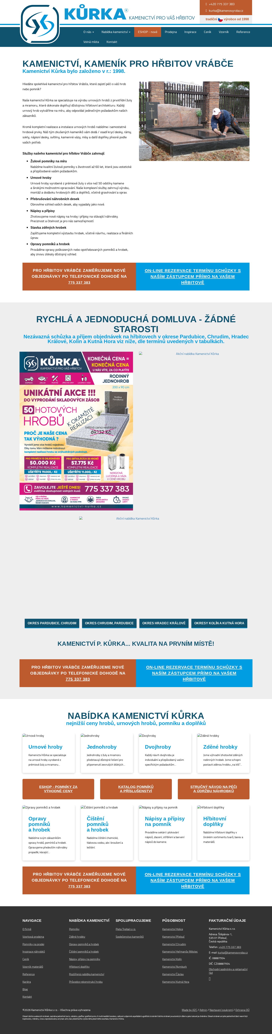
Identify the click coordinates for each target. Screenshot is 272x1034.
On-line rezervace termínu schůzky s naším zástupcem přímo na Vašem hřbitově (193, 276)
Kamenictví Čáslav (173, 974)
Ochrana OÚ (242, 1010)
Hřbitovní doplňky (79, 966)
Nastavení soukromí (221, 1010)
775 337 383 (79, 283)
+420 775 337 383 (230, 947)
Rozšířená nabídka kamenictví (86, 974)
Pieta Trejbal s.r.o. (126, 929)
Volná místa (91, 42)
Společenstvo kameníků (130, 936)
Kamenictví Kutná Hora (175, 981)
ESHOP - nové (147, 32)
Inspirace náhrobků (34, 951)
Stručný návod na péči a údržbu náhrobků (213, 789)
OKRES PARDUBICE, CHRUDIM (52, 623)
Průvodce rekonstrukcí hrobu (86, 981)
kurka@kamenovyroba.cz (233, 952)
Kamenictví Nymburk (174, 966)
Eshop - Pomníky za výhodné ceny (58, 789)
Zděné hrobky (77, 936)
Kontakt (112, 42)
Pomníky (74, 929)
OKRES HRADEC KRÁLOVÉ (164, 623)
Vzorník (224, 32)
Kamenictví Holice (172, 929)
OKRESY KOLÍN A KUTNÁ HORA (219, 623)
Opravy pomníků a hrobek (84, 944)
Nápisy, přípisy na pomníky (84, 959)
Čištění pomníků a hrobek (84, 951)
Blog (25, 989)
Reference (243, 32)
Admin (203, 1010)
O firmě (27, 929)
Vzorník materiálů (33, 966)
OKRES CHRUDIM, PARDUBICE (109, 623)
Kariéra (27, 981)
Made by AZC (189, 1010)
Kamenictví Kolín (172, 959)
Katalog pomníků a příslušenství (136, 789)
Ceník (207, 32)
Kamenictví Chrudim (174, 944)
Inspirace (190, 32)
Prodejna (171, 32)
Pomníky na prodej (33, 944)
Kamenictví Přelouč (173, 936)
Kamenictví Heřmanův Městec (180, 951)
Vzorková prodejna (33, 936)
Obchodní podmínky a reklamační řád (228, 971)
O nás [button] (87, 32)
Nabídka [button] (115, 32)
